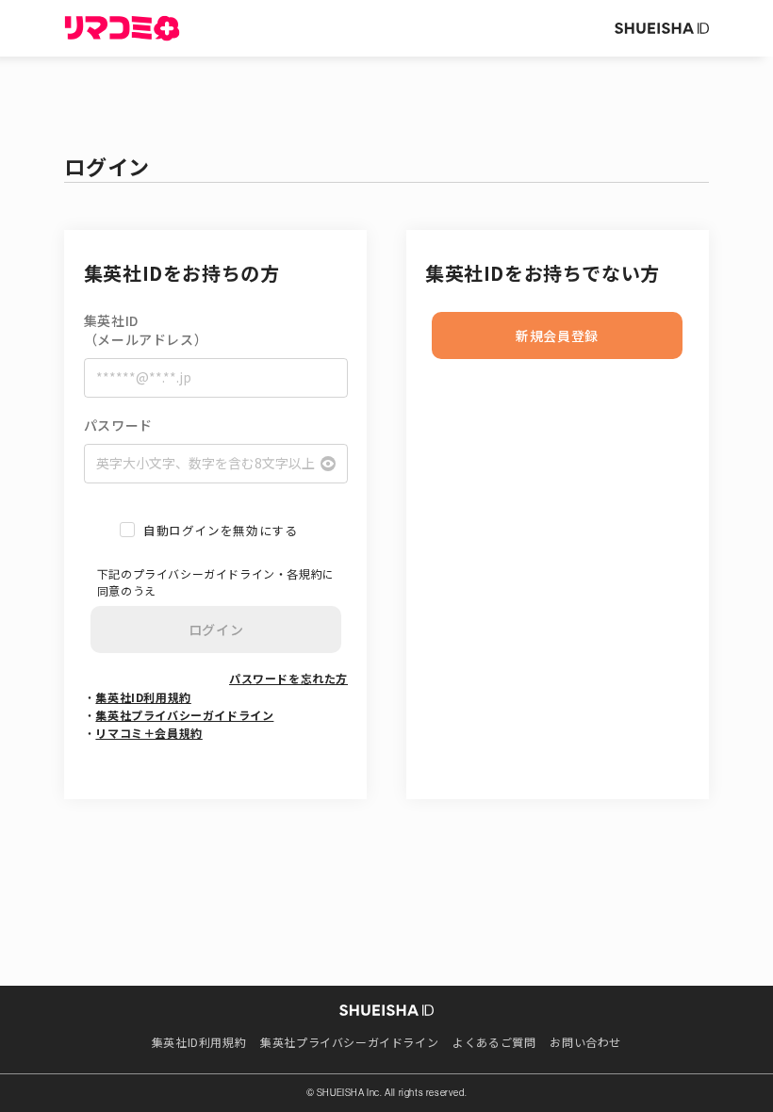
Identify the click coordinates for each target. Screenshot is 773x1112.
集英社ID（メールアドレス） (145, 330)
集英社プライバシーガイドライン (184, 715)
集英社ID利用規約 (142, 697)
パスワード (118, 425)
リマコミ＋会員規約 (148, 733)
